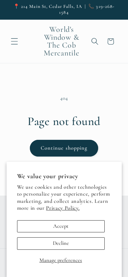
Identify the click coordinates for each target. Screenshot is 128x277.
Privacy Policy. (62, 208)
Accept (61, 226)
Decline (61, 243)
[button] (14, 41)
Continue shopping (64, 148)
